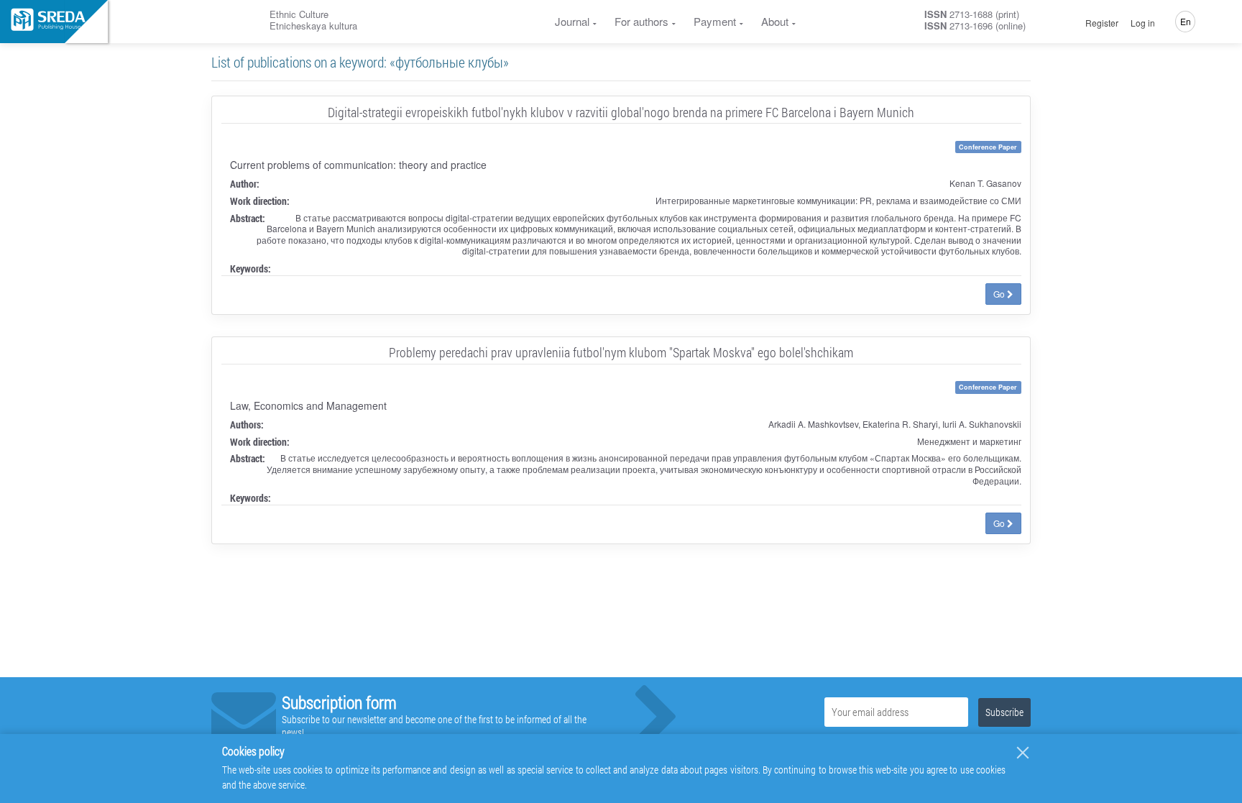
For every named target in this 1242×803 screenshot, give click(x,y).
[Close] (1022, 752)
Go (1000, 294)
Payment (715, 21)
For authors (641, 21)
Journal (572, 21)
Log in (1143, 23)
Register (1101, 23)
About (774, 21)
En (1185, 21)
